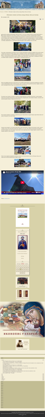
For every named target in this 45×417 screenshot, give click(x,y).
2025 (2, 381)
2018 (2, 393)
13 (26, 267)
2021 (2, 388)
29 (20, 273)
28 (28, 271)
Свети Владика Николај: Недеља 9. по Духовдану (12, 371)
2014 (2, 400)
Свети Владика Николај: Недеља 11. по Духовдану (12, 368)
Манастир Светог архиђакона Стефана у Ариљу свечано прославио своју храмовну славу (20, 367)
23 (18, 271)
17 (20, 269)
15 (16, 269)
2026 (2, 358)
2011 (2, 405)
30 (22, 273)
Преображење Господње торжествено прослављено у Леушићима (15, 365)
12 (24, 267)
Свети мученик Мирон (23, 251)
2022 (2, 387)
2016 (2, 397)
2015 (2, 398)
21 (28, 269)
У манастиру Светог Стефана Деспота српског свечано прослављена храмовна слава (19, 370)
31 (24, 273)
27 (26, 271)
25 (22, 271)
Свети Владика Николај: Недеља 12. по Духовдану (12, 364)
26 (24, 271)
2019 (2, 392)
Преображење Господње (7, 366)
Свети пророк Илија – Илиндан (8, 372)
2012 (2, 404)
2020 (2, 390)
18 (22, 269)
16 (18, 269)
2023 (2, 385)
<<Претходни (19, 263)
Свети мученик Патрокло (22, 253)
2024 (2, 383)
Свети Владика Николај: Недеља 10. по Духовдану (12, 369)
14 (28, 267)
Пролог (22, 258)
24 (20, 271)
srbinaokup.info (6, 198)
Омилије (22, 256)
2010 (2, 407)
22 (16, 271)
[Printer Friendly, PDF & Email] (42, 19)
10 (20, 267)
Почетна (1, 11)
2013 (2, 402)
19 (24, 269)
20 (26, 269)
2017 (2, 395)
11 (22, 267)
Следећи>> (26, 263)
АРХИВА (6, 11)
